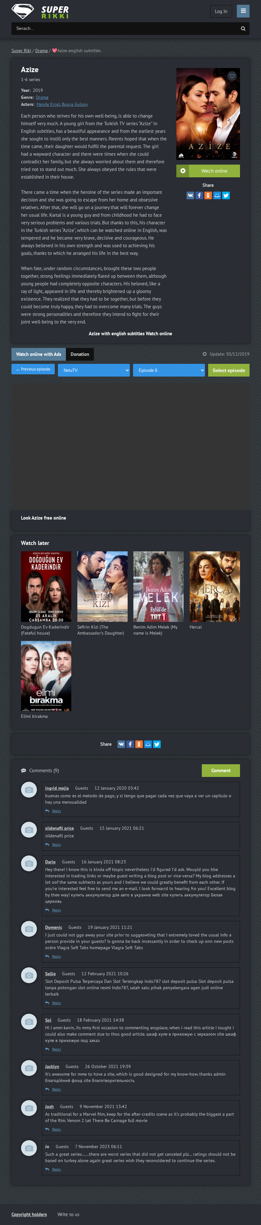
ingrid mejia (57, 788)
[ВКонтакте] (190, 195)
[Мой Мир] (217, 195)
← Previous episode (33, 369)
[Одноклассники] (208, 195)
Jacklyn (52, 1066)
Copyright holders (29, 1214)
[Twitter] (226, 195)
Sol (48, 1020)
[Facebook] (199, 195)
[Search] (243, 28)
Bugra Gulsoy (75, 104)
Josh (49, 1106)
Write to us (68, 1214)
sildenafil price (59, 828)
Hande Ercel (48, 104)
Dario (50, 862)
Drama (42, 97)
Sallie (50, 974)
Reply (56, 811)
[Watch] (46, 11)
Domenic (53, 927)
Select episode (229, 370)
